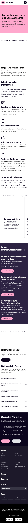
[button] (14, 378)
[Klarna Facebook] (4, 498)
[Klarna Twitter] (17, 498)
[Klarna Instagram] (24, 498)
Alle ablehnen (9, 519)
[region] (14, 513)
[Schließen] (25, 505)
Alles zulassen (18, 519)
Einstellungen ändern (14, 515)
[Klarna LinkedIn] (11, 498)
